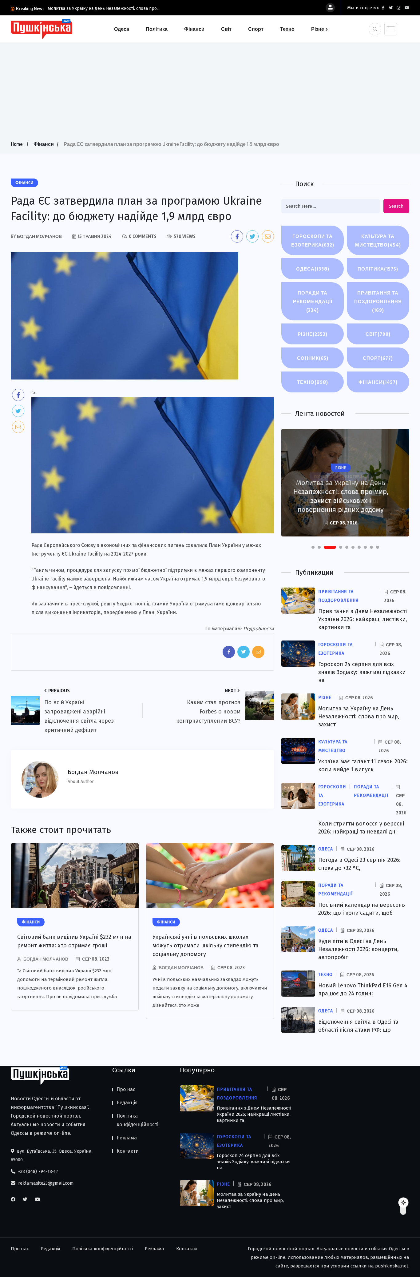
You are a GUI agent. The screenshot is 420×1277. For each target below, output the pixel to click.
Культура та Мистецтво (378, 240)
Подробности (258, 629)
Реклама (127, 1138)
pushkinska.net (391, 1266)
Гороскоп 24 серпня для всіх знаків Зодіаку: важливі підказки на (362, 672)
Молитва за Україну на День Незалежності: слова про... (104, 8)
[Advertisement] (210, 93)
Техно (287, 29)
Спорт (255, 29)
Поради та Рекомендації (312, 301)
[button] (313, 547)
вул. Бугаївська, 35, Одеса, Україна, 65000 (52, 1155)
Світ (226, 29)
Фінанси (194, 29)
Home (16, 144)
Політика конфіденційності (137, 1120)
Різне (317, 29)
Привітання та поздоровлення (378, 301)
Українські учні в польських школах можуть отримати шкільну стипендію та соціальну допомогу (206, 946)
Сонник (312, 358)
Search (396, 206)
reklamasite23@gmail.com (45, 1183)
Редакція (127, 1103)
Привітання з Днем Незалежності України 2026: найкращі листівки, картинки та (362, 619)
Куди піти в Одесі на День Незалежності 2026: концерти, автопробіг (358, 949)
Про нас (126, 1089)
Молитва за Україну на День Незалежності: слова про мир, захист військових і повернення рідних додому (340, 496)
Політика (157, 29)
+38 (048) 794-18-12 (37, 1171)
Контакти (128, 1151)
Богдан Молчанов (45, 959)
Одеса (121, 29)
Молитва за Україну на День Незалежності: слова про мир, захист (358, 716)
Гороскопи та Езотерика (312, 240)
